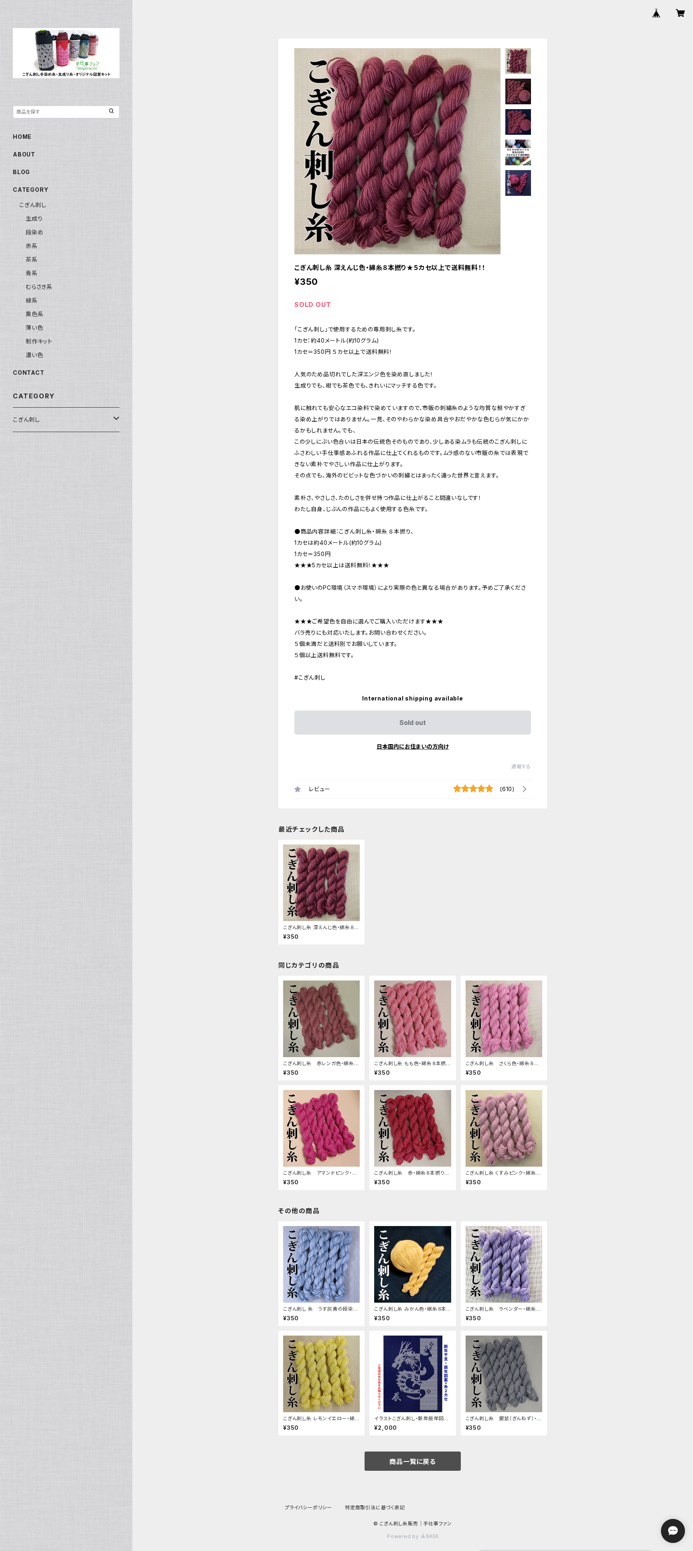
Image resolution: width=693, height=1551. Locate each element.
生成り (34, 218)
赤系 (32, 245)
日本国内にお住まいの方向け (413, 746)
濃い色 (34, 354)
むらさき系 (39, 286)
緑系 (32, 300)
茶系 (32, 259)
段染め (34, 232)
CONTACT (29, 372)
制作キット (39, 341)
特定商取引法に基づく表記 (375, 1507)
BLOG (21, 171)
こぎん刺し (33, 204)
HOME (22, 136)
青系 (32, 273)
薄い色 (34, 327)
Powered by (404, 1536)
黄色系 (34, 314)
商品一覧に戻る (412, 1462)
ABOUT (24, 154)
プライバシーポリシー (308, 1507)
